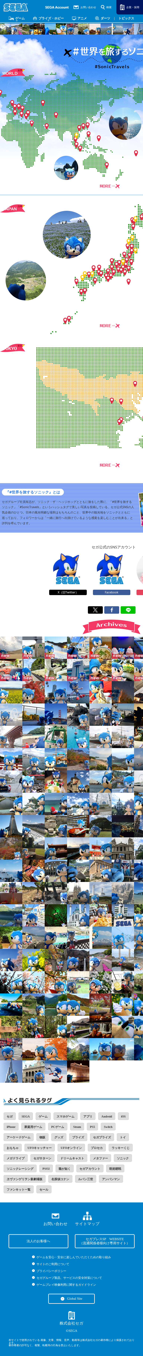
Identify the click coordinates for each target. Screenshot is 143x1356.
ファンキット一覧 (19, 1189)
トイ (123, 1137)
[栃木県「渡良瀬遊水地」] (33, 960)
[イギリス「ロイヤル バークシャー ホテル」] (33, 848)
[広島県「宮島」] (33, 714)
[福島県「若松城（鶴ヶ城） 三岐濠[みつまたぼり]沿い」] (11, 938)
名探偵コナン (60, 1179)
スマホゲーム (65, 1116)
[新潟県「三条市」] (123, 692)
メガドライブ (16, 1158)
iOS (123, 1116)
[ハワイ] (78, 648)
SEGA (26, 1116)
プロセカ (97, 1147)
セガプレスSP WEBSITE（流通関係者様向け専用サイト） (105, 1241)
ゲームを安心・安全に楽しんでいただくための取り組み (73, 1257)
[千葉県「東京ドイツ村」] (100, 960)
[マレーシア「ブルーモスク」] (100, 804)
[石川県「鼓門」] (11, 737)
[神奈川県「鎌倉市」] (123, 982)
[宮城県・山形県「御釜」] (123, 759)
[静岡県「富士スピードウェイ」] (33, 826)
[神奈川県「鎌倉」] (100, 915)
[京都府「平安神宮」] (11, 759)
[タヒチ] (123, 1049)
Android (106, 1116)
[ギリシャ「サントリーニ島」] (11, 871)
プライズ (78, 1137)
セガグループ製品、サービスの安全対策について (69, 1277)
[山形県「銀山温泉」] (123, 781)
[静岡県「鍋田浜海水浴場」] (33, 737)
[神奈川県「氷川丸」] (100, 737)
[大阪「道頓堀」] (123, 871)
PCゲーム (57, 1126)
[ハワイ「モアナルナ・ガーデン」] (100, 826)
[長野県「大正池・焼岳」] (11, 915)
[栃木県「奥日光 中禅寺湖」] (56, 960)
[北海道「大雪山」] (100, 938)
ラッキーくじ (121, 1147)
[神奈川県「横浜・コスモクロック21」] (56, 915)
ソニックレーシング (20, 1168)
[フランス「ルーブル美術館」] (11, 781)
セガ (10, 1116)
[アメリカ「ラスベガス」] (78, 1071)
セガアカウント (90, 1168)
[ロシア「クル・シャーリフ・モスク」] (78, 915)
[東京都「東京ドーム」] (56, 938)
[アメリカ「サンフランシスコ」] (123, 714)
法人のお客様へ (38, 1241)
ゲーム (20, 18)
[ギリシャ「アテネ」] (56, 826)
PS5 (92, 1126)
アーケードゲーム (19, 1137)
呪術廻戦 (115, 1168)
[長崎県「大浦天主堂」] (123, 804)
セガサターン (42, 1158)
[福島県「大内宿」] (78, 826)
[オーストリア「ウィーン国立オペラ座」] (33, 1071)
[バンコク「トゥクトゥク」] (11, 670)
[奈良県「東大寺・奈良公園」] (56, 893)
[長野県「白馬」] (78, 1004)
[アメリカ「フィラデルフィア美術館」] (33, 1049)
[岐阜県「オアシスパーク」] (123, 1004)
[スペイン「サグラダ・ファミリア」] (78, 893)
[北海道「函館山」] (123, 826)
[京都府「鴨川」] (11, 804)
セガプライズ (102, 1137)
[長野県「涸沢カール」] (33, 1004)
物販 (42, 1137)
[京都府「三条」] (33, 692)
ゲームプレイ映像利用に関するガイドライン (66, 1284)
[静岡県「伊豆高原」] (11, 1004)
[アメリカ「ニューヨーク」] (11, 1049)
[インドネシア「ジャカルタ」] (78, 938)
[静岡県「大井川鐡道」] (78, 714)
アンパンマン (111, 1179)
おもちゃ (13, 1147)
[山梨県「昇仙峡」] (11, 848)
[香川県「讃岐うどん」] (100, 648)
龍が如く (65, 1168)
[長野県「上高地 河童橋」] (56, 1004)
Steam (77, 1126)
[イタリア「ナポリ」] (78, 804)
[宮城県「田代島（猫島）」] (33, 648)
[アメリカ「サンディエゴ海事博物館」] (123, 737)
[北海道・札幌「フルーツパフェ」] (123, 648)
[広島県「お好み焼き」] (100, 670)
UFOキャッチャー (40, 1147)
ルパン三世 (85, 1179)
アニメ (82, 18)
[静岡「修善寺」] (33, 781)
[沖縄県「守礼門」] (56, 848)
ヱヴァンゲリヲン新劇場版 (24, 1179)
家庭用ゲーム (33, 1126)
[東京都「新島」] (123, 960)
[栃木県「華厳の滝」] (78, 960)
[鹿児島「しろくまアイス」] (56, 781)
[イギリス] (123, 848)
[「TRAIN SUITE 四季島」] (33, 670)
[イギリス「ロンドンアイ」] (11, 714)
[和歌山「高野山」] (100, 848)
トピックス (126, 18)
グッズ (58, 1137)
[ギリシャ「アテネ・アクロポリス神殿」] (100, 871)
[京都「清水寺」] (78, 1027)
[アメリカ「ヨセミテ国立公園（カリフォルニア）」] (78, 1049)
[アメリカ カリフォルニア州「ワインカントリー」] (33, 893)
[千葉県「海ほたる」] (56, 759)
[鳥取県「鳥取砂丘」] (11, 648)
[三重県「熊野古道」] (11, 1027)
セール (43, 1189)
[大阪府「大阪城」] (33, 804)
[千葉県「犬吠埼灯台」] (100, 893)
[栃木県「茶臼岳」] (78, 759)
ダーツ (105, 18)
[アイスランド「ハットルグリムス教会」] (11, 826)
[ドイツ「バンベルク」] (78, 781)
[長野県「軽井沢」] (100, 1004)
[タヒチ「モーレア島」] (100, 1049)
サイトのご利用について (52, 1264)
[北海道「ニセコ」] (123, 938)
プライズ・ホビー (51, 18)
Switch (108, 1126)
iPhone (11, 1126)
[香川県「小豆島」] (100, 759)
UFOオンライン (71, 1147)
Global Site (74, 1298)
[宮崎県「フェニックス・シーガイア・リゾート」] (78, 737)
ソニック (123, 1158)
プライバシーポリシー (51, 1271)
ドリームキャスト (72, 1158)
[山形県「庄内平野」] (11, 692)
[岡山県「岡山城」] (123, 1027)
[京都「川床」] (100, 1027)
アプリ (87, 1116)
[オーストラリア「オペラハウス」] (100, 781)
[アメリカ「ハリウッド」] (100, 714)
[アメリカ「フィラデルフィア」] (56, 1049)
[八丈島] (11, 893)
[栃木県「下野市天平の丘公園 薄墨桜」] (11, 960)
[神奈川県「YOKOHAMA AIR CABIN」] (56, 692)
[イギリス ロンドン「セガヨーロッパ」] (123, 915)
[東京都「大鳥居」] (100, 982)
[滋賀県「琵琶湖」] (33, 759)
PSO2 (46, 1168)
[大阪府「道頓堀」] (33, 871)
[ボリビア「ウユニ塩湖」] (56, 1071)
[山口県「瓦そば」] (123, 670)
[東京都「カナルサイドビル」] (11, 982)
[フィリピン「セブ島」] (56, 804)
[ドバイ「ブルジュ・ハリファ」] (123, 893)
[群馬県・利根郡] (56, 648)
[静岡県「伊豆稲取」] (78, 692)
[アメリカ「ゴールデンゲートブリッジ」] (56, 714)
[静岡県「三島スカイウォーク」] (78, 848)
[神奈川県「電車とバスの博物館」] (56, 737)
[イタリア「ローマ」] (56, 871)
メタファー (100, 1158)
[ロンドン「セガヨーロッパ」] (78, 670)
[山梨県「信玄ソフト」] (100, 692)
